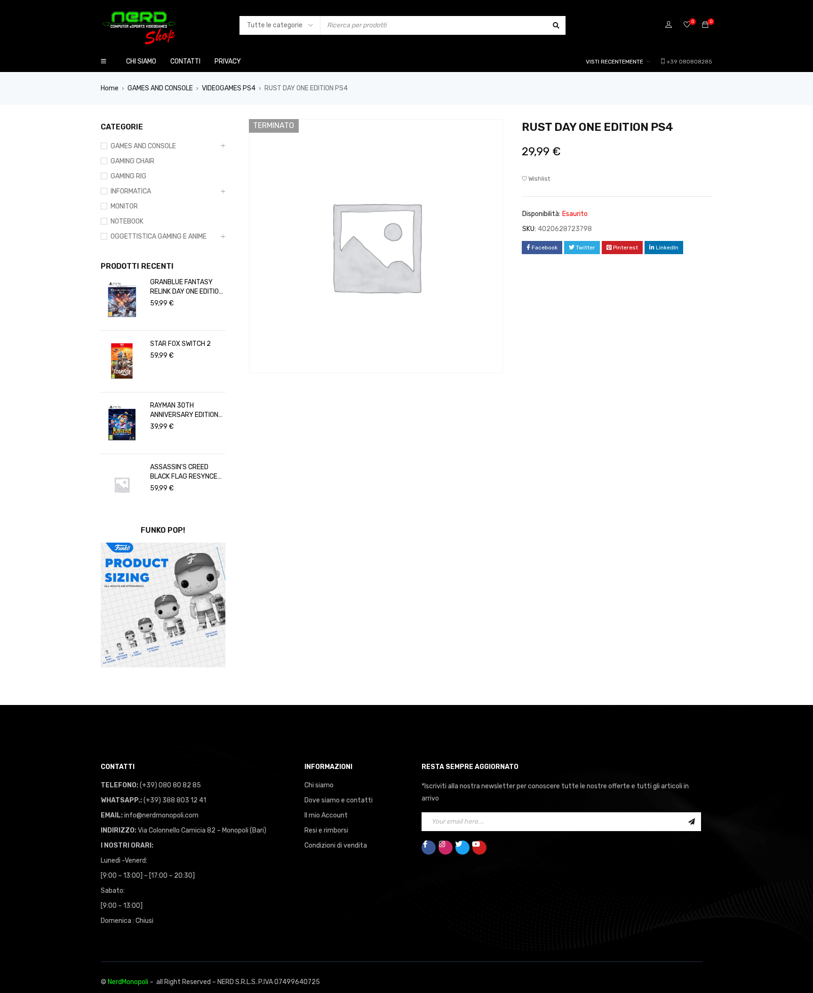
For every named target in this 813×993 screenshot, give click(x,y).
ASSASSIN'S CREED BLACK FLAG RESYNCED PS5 (186, 472)
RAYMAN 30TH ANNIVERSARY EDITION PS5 (184, 410)
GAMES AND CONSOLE (160, 88)
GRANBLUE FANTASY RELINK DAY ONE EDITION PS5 (186, 287)
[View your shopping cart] (705, 25)
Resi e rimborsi (326, 830)
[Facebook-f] (429, 848)
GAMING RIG (128, 176)
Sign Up (691, 821)
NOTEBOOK (127, 221)
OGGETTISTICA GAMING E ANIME (159, 236)
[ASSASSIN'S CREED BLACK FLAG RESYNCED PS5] (122, 485)
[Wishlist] (687, 25)
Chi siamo (319, 785)
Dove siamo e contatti (338, 800)
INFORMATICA (131, 191)
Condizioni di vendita (335, 845)
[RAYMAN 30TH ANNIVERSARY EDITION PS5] (122, 423)
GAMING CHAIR (132, 161)
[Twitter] (462, 848)
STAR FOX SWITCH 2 (180, 344)
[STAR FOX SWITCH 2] (122, 361)
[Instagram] (445, 848)
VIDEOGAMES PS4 (228, 88)
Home (110, 88)
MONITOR (124, 206)
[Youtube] (479, 848)
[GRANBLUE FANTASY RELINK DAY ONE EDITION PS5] (122, 300)
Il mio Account (326, 815)
